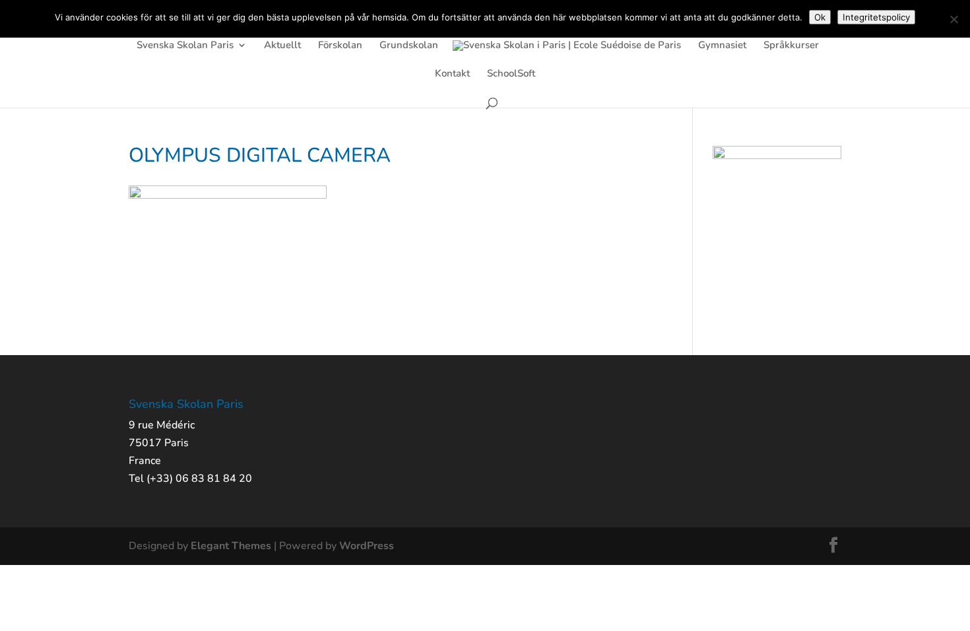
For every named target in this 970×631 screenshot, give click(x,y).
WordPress (366, 546)
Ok (819, 17)
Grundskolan (408, 45)
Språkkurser (791, 45)
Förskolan (340, 45)
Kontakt (452, 74)
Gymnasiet (722, 45)
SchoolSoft (511, 74)
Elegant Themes (231, 546)
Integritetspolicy (876, 17)
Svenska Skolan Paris (185, 45)
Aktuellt (282, 45)
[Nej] (953, 19)
